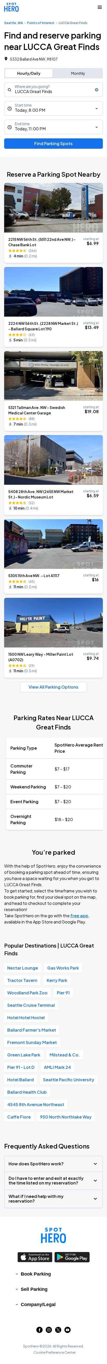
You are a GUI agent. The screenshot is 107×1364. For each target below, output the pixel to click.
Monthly (78, 73)
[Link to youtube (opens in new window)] (67, 1331)
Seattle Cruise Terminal (31, 1005)
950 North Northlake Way (66, 1117)
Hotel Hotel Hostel (26, 1017)
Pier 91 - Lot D (21, 1067)
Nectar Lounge (22, 968)
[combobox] (53, 90)
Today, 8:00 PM (30, 110)
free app (79, 915)
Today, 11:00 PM (30, 128)
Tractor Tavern (22, 980)
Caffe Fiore (19, 1117)
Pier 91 (63, 992)
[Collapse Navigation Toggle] (100, 7)
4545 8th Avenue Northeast (35, 1104)
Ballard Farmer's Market (31, 1030)
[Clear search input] (97, 90)
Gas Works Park (63, 968)
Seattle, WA (13, 23)
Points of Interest (41, 23)
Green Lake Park (23, 1054)
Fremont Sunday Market (32, 1042)
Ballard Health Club (27, 1092)
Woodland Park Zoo (27, 992)
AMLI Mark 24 (57, 1067)
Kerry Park (57, 980)
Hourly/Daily (29, 73)
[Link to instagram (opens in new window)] (49, 1331)
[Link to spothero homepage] (53, 1235)
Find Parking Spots (53, 143)
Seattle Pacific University (68, 1079)
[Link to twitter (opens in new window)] (58, 1331)
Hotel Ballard (20, 1079)
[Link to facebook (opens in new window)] (39, 1331)
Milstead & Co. (65, 1054)
